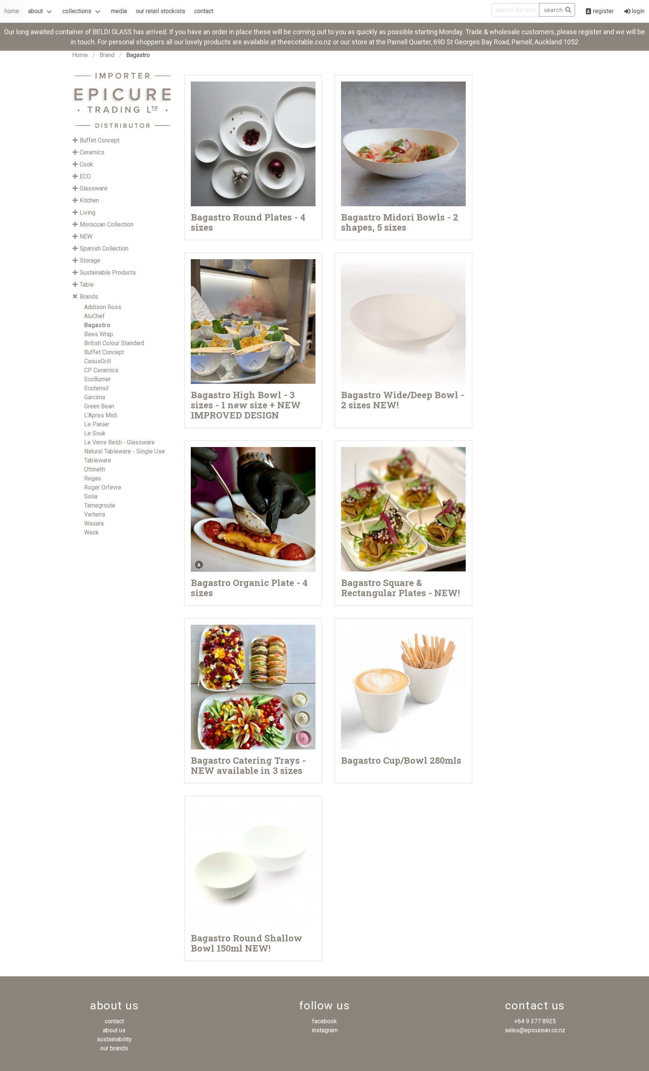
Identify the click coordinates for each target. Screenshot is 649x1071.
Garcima (94, 397)
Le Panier (96, 424)
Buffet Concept (104, 352)
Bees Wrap (98, 334)
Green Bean (99, 406)
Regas (92, 478)
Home (80, 55)
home (12, 11)
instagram (325, 1030)
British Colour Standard (114, 343)
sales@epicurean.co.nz (535, 1030)
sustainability (114, 1039)
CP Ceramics (101, 370)
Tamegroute (99, 505)
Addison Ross (102, 307)
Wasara (94, 523)
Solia (90, 496)
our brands (114, 1048)
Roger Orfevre (102, 487)
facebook (324, 1021)
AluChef (94, 316)
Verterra (94, 514)
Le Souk (95, 433)
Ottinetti (94, 469)
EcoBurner (97, 379)
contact (203, 11)
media (119, 11)
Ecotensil (96, 388)
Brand (107, 55)
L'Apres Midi (100, 415)
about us (114, 1030)
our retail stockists (160, 11)
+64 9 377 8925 (535, 1021)
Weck (91, 532)
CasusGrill (97, 361)
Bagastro (97, 325)
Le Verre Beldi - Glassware (119, 442)
